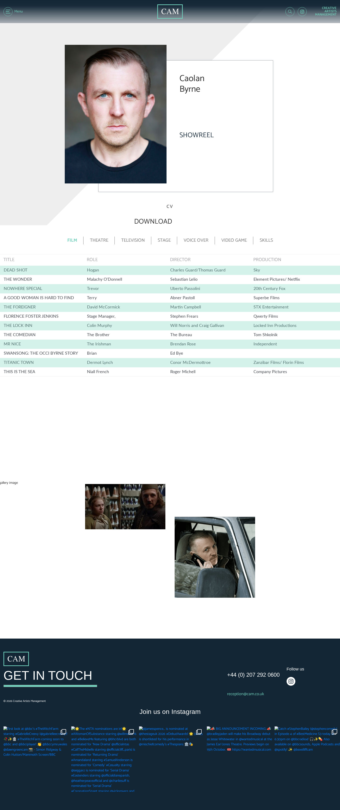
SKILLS (266, 240)
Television (133, 240)
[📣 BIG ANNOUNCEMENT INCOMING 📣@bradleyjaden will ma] (239, 759)
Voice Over (196, 240)
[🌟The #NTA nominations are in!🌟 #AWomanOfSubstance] (104, 759)
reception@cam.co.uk (245, 694)
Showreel (196, 135)
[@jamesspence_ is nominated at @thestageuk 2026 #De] (171, 759)
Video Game (234, 240)
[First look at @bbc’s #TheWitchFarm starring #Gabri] (36, 759)
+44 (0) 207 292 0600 (253, 675)
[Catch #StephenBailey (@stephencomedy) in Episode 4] (307, 759)
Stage (164, 240)
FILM (72, 240)
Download (153, 221)
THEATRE (99, 240)
